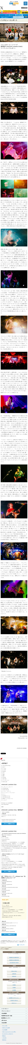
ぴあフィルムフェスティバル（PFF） (9, 1031)
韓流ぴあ (4, 1035)
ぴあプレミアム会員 (6, 1027)
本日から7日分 (14, 971)
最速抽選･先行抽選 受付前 (14, 960)
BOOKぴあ (4, 1039)
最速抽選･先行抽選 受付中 (14, 957)
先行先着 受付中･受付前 (14, 962)
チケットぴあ (4, 1025)
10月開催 (14, 990)
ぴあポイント (14, 1003)
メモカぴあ (4, 1037)
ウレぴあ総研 (4, 1029)
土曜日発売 (14, 973)
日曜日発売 (14, 976)
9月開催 (14, 987)
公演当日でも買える (14, 1000)
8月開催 (14, 984)
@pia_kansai (1, 8)
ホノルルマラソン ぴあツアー (7, 1033)
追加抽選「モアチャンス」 (14, 997)
